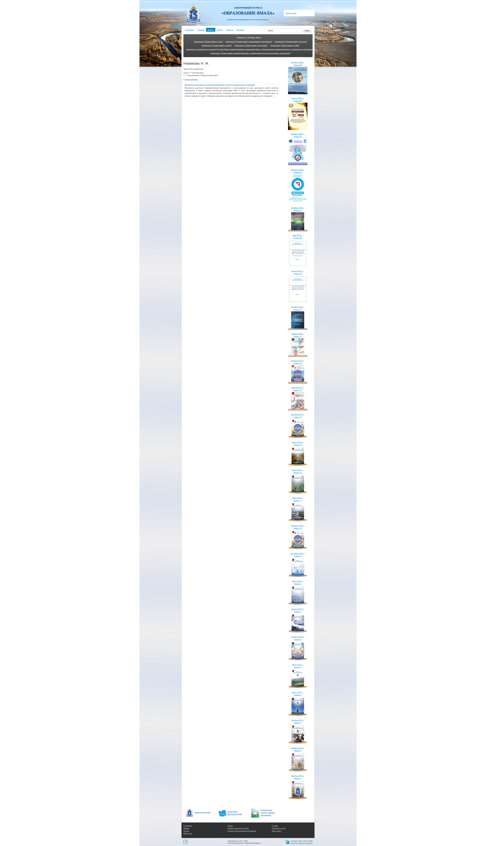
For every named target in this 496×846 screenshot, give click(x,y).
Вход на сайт (291, 13)
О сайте (275, 825)
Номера (200, 29)
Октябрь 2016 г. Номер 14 (297, 415)
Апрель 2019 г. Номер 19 (297, 272)
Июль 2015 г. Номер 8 (297, 582)
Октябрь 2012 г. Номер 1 (297, 777)
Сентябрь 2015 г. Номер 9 (297, 554)
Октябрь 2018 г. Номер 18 (297, 308)
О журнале (189, 29)
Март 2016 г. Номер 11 (297, 499)
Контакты (240, 29)
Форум (220, 29)
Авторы (211, 29)
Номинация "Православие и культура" (291, 41)
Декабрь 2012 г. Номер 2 (297, 749)
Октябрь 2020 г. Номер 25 (297, 63)
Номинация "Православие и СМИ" (284, 45)
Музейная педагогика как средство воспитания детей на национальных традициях (220, 84)
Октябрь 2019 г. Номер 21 (297, 209)
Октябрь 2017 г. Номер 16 (297, 362)
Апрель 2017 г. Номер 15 (297, 388)
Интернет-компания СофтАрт (301, 843)
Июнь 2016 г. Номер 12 (297, 471)
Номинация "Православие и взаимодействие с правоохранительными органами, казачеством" (250, 53)
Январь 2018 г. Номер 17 (297, 335)
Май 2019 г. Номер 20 (298, 236)
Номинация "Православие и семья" (217, 45)
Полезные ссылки (279, 828)
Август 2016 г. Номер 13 (298, 443)
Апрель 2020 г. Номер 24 (297, 99)
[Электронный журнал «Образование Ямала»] (248, 8)
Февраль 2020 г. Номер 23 (298, 135)
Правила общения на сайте (238, 828)
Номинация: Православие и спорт (208, 41)
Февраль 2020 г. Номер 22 (298, 171)
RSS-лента (187, 833)
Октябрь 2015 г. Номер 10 (297, 526)
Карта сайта (276, 831)
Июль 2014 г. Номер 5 (297, 665)
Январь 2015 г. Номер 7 (297, 610)
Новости (229, 29)
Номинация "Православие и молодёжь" (251, 45)
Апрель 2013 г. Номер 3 (297, 721)
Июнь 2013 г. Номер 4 (297, 693)
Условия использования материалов (242, 831)
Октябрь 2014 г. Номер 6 (297, 638)
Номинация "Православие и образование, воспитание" (249, 41)
